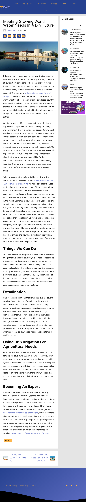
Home (16, 4)
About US (33, 486)
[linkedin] (19, 36)
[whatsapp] (9, 36)
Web (64, 4)
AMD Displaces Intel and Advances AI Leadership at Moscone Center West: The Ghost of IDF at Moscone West (77, 38)
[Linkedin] (67, 485)
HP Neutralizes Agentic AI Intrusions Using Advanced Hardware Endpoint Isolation (77, 75)
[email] (23, 36)
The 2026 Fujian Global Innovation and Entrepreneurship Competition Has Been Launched (76, 92)
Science (8, 440)
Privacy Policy (23, 486)
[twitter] (14, 36)
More (74, 4)
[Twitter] (72, 485)
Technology (27, 4)
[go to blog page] (81, 25)
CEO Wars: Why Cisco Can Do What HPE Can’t (39, 457)
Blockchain (42, 4)
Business (54, 4)
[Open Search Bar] (46, 10)
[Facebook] (76, 485)
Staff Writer (11, 30)
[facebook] (5, 36)
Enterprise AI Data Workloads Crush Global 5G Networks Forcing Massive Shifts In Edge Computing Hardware (77, 57)
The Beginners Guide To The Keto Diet (18, 457)
